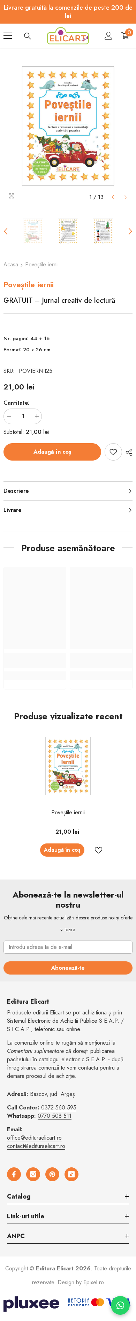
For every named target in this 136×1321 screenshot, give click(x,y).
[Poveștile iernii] (68, 766)
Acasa (10, 264)
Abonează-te (68, 968)
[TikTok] (71, 1174)
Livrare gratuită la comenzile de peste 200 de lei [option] (68, 11)
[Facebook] (14, 1174)
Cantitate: (16, 403)
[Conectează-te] (108, 36)
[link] (35, 660)
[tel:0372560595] (40, 1108)
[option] (68, 126)
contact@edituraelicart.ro (36, 1146)
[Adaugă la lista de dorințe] (113, 452)
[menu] (7, 36)
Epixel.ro (93, 1282)
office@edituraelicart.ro (34, 1138)
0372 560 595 (58, 1108)
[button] (113, 197)
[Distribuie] (127, 452)
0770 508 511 (54, 1116)
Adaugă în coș (52, 452)
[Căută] (27, 36)
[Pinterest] (52, 1174)
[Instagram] (33, 1174)
